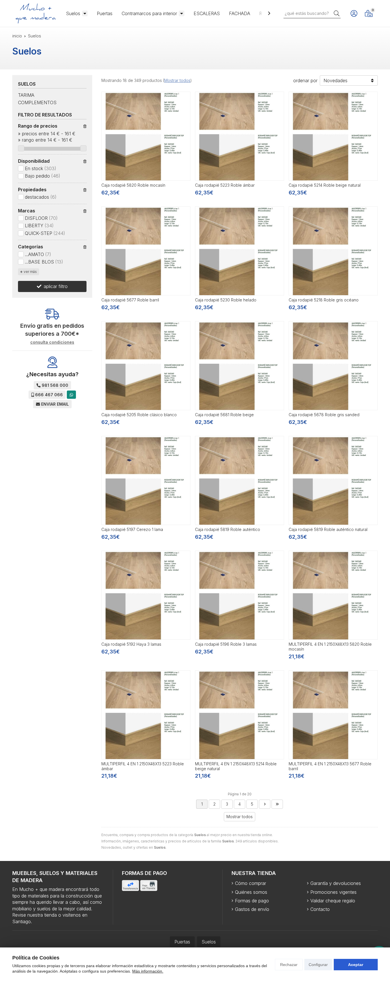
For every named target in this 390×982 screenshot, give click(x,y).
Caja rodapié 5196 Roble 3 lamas (226, 644)
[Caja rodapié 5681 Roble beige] (239, 365)
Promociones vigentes (333, 892)
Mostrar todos (177, 80)
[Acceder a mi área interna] (353, 13)
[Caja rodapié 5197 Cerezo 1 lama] (146, 480)
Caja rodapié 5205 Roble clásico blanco (139, 414)
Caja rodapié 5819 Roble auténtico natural (328, 529)
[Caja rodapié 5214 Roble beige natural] (333, 136)
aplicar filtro (56, 286)
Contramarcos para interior (149, 13)
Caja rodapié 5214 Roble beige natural (325, 185)
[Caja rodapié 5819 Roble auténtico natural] (333, 480)
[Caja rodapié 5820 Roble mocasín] (146, 136)
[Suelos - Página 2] (264, 804)
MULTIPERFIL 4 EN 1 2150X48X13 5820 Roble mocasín (330, 646)
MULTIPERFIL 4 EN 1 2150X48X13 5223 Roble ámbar (142, 766)
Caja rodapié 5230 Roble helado (225, 299)
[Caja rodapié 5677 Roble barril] (146, 251)
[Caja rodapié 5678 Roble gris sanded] (333, 365)
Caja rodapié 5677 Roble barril (130, 299)
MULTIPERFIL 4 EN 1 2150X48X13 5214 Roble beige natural (236, 766)
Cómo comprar (250, 883)
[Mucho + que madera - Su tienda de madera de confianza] (36, 13)
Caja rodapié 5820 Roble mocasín (133, 185)
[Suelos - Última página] (277, 804)
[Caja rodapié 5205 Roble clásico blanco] (146, 365)
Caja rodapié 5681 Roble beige (224, 414)
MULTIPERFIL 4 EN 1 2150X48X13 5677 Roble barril (330, 766)
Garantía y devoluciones (335, 883)
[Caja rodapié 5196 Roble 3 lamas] (239, 595)
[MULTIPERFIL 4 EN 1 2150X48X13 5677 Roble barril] (333, 715)
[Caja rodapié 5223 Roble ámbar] (239, 136)
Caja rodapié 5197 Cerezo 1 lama (132, 529)
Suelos (73, 13)
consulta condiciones (52, 342)
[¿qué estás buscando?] (312, 13)
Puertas (104, 13)
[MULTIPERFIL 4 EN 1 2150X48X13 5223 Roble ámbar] (146, 715)
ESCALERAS (207, 13)
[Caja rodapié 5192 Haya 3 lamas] (146, 595)
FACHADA (239, 13)
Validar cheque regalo (332, 900)
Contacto (320, 909)
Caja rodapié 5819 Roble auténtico (227, 529)
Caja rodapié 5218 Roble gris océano (324, 299)
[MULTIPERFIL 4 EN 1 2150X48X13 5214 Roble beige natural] (239, 715)
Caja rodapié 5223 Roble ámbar (225, 185)
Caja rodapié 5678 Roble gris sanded (324, 414)
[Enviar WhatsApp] (71, 394)
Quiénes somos (251, 892)
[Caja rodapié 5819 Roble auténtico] (239, 480)
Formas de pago (252, 900)
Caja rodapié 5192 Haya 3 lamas (131, 644)
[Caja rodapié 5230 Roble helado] (239, 251)
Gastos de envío (252, 909)
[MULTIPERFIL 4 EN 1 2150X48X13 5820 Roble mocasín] (333, 595)
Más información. (147, 971)
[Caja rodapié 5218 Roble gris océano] (333, 251)
